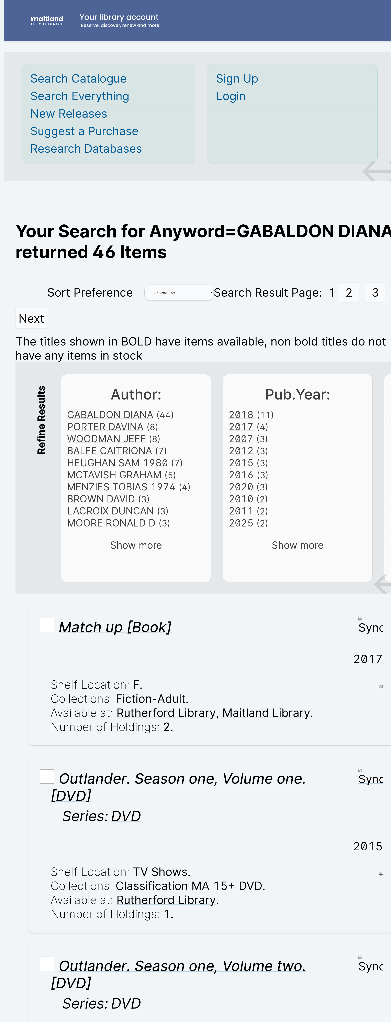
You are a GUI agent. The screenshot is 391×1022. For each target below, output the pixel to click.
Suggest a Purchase (84, 131)
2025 (241, 523)
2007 (240, 439)
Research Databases (86, 148)
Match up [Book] (115, 627)
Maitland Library (266, 713)
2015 (241, 463)
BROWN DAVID (101, 499)
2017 (241, 427)
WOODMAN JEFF (106, 439)
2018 (241, 415)
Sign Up (237, 78)
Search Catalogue (78, 78)
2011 (241, 511)
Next (31, 318)
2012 (241, 451)
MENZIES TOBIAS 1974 (121, 487)
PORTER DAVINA (105, 427)
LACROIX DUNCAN (110, 511)
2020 (240, 487)
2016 (241, 475)
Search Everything (79, 96)
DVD (126, 816)
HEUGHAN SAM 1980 (117, 463)
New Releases (68, 113)
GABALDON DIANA (110, 415)
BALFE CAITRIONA (109, 451)
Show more (136, 545)
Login (231, 96)
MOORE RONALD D (111, 523)
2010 (240, 499)
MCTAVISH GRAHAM (114, 475)
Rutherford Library (166, 713)
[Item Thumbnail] (370, 627)
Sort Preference (90, 292)
